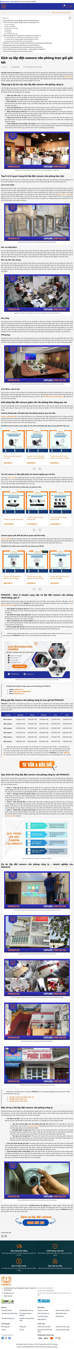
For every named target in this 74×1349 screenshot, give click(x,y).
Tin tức (3, 1330)
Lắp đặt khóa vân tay (26, 1310)
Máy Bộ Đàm (42, 1319)
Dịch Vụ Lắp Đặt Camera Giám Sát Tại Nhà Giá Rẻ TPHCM (32, 12)
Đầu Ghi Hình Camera (63, 1310)
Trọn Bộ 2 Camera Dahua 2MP (13, 519)
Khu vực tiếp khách (11, 26)
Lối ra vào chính (10, 24)
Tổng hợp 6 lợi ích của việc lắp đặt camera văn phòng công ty (21, 20)
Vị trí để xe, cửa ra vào (12, 33)
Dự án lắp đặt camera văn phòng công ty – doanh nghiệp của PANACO (24, 49)
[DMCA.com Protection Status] (7, 1303)
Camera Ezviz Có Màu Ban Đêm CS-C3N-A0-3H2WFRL (36, 457)
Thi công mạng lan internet (26, 1314)
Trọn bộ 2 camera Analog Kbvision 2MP (35, 518)
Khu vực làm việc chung (12, 28)
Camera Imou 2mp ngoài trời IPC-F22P (13, 457)
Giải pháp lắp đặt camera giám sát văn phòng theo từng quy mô (22, 35)
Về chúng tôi (5, 1327)
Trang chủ (4, 12)
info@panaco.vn (18, 693)
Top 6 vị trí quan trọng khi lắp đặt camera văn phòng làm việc (21, 22)
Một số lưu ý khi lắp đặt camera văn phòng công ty (18, 51)
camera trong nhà (33, 1126)
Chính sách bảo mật (44, 1327)
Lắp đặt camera (6, 1310)
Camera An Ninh (43, 1310)
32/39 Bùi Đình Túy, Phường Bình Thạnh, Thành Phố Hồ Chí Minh (20, 1289)
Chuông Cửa (60, 1316)
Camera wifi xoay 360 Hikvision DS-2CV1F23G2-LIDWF (35, 578)
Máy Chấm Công (61, 1313)
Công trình (23, 1327)
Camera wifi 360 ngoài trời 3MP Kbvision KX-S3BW (12, 577)
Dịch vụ (11, 12)
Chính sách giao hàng (62, 1330)
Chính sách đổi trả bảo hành (45, 1331)
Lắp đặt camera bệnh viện (18, 1099)
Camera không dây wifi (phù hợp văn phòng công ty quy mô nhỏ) (22, 37)
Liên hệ (22, 1330)
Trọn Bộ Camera (43, 1316)
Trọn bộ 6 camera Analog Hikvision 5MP (58, 518)
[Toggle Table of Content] (70, 17)
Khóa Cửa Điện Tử (43, 1313)
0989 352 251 (19, 689)
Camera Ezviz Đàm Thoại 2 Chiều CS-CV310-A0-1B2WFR (60, 457)
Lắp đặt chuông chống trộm (27, 1319)
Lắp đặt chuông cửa (7, 1318)
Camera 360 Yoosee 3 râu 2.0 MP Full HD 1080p (59, 577)
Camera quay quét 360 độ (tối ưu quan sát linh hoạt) (19, 41)
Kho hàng (8, 30)
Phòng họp (9, 31)
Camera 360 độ (6, 539)
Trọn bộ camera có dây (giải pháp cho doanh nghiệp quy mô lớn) (22, 39)
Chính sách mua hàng (62, 1327)
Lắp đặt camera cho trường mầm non (21, 1097)
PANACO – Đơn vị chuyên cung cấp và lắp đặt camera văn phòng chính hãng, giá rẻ (28, 43)
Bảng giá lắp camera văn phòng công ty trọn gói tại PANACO (21, 45)
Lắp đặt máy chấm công (9, 1313)
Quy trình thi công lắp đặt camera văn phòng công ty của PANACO (23, 47)
